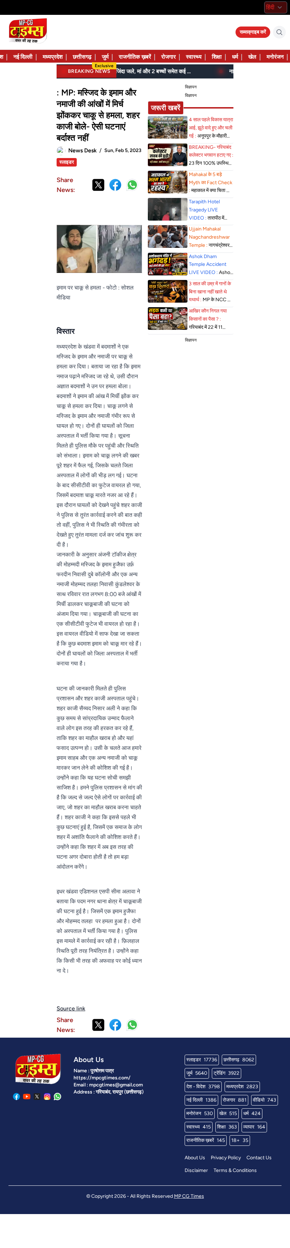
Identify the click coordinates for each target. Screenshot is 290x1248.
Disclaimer (196, 1170)
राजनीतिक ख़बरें (135, 56)
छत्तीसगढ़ (82, 56)
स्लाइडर (66, 162)
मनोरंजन (275, 56)
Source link (71, 1008)
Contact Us (259, 1158)
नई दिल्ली (23, 56)
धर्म (235, 56)
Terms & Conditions (235, 1170)
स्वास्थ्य (194, 56)
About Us (195, 1158)
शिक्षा (217, 56)
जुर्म (105, 56)
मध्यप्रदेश (53, 56)
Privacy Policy (226, 1158)
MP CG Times (189, 1196)
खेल (252, 56)
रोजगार (168, 56)
